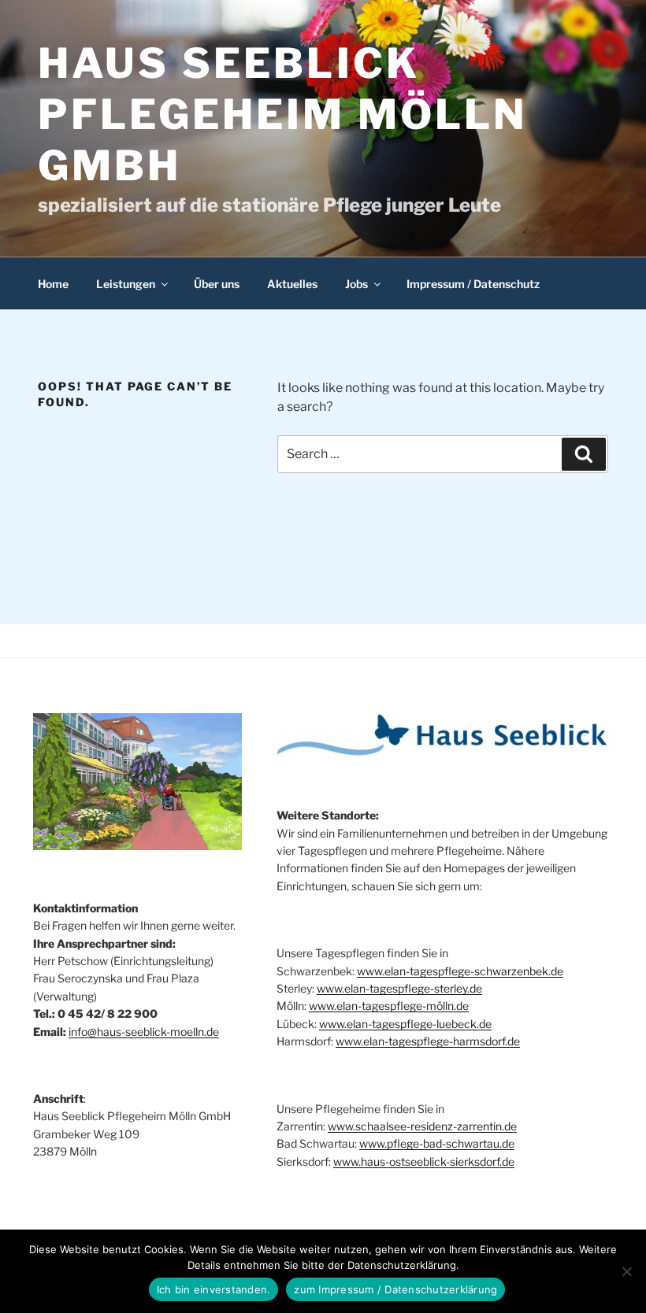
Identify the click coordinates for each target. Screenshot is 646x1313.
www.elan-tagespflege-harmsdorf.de (428, 1041)
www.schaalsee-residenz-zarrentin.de (422, 1126)
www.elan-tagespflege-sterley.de (399, 988)
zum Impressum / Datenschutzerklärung (395, 1289)
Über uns (216, 283)
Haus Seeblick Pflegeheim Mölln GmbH (283, 114)
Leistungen (125, 283)
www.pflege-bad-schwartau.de (436, 1143)
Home (53, 283)
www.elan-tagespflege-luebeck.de (405, 1023)
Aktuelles (292, 283)
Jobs (356, 283)
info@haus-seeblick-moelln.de (144, 1031)
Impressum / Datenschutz (473, 283)
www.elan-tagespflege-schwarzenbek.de (460, 971)
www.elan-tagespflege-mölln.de (389, 1005)
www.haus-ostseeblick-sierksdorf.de (423, 1161)
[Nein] (626, 1271)
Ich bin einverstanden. (214, 1289)
